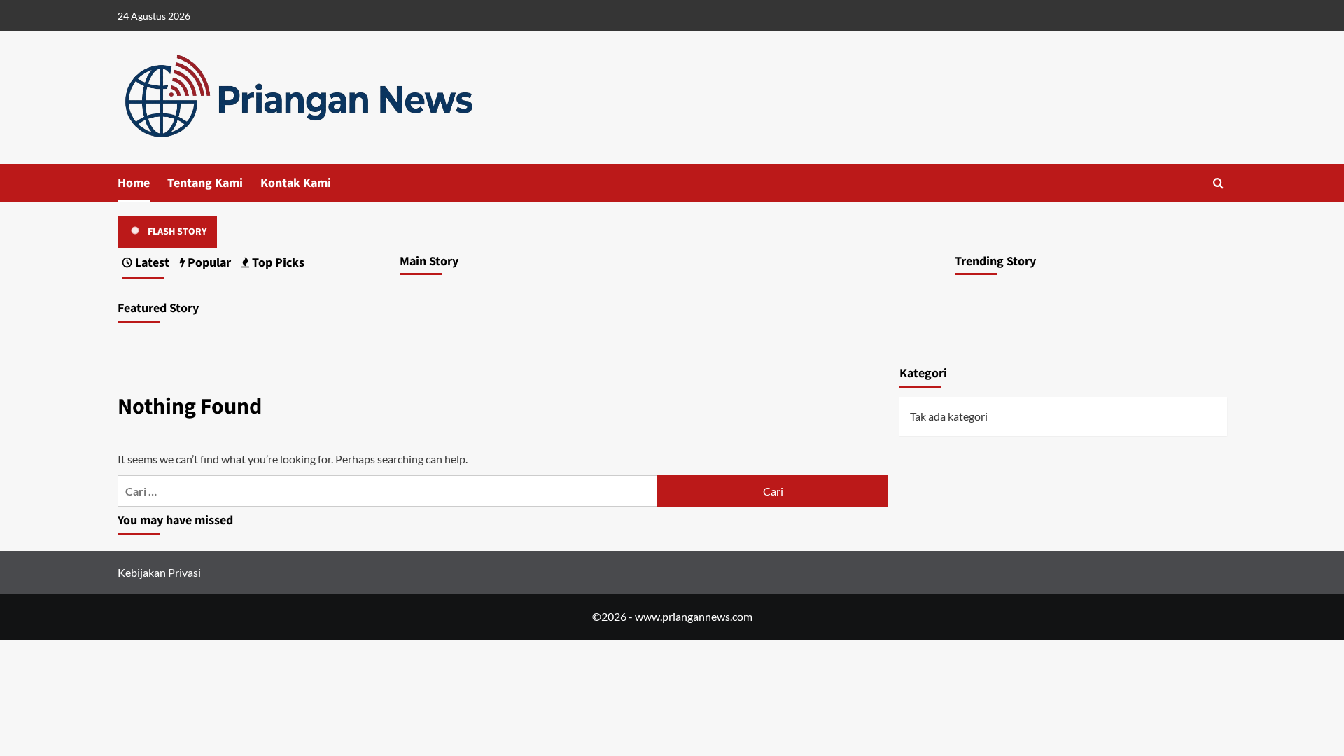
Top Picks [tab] (276, 263)
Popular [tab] (208, 263)
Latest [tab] (150, 263)
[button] (1218, 183)
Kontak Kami (295, 183)
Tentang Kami (205, 183)
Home (134, 183)
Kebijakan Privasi (159, 572)
